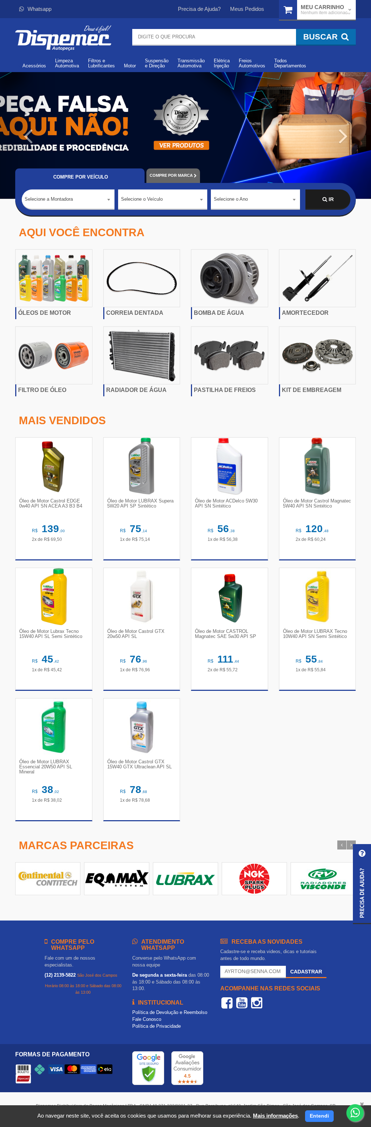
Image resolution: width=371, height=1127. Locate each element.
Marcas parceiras (76, 845)
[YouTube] (242, 1002)
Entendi (319, 1116)
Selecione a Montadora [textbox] (49, 199)
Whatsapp (39, 9)
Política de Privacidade (156, 1026)
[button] (28, 135)
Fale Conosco (146, 1019)
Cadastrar (306, 971)
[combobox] (68, 199)
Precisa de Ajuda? (199, 9)
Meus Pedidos (247, 9)
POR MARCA (171, 175)
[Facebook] (227, 1002)
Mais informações (275, 1116)
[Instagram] (256, 1002)
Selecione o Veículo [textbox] (142, 199)
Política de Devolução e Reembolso (169, 1012)
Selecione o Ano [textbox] (231, 199)
